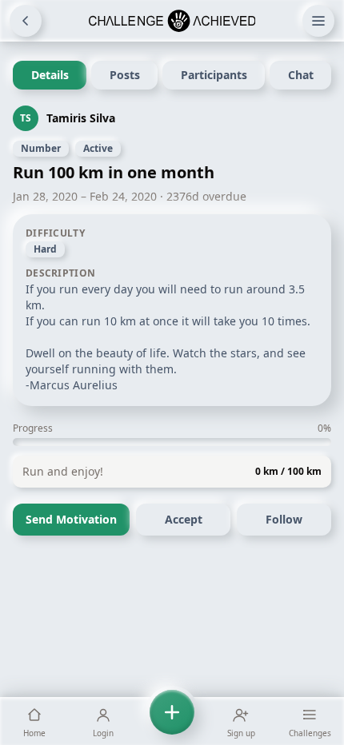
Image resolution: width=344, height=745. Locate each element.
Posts (125, 74)
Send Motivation (71, 519)
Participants (214, 74)
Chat (301, 74)
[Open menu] (318, 21)
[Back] (26, 21)
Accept (183, 519)
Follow (284, 519)
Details (50, 74)
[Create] (172, 721)
